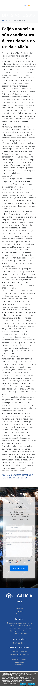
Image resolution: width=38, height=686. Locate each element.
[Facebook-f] (13, 643)
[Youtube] (19, 643)
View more (24, 681)
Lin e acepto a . (20, 561)
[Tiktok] (25, 643)
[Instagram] (16, 643)
